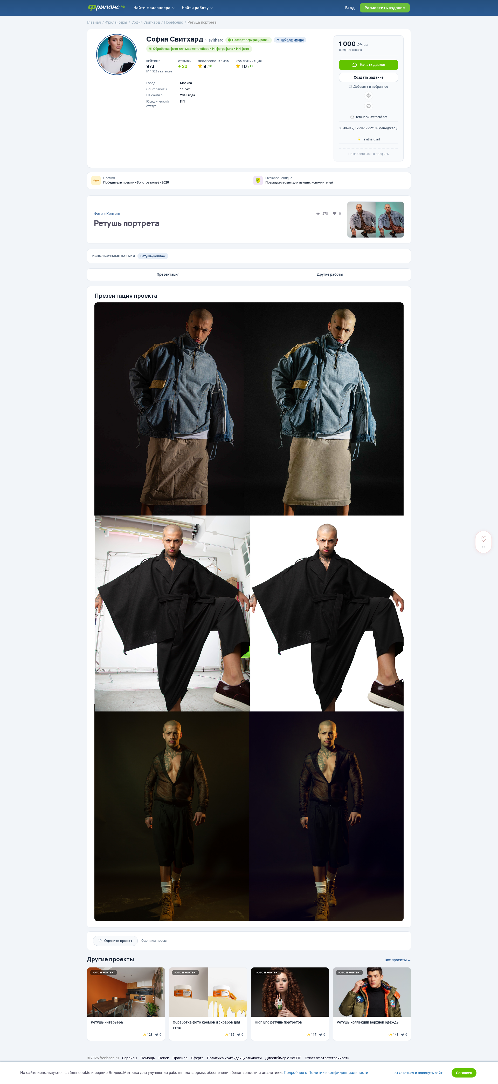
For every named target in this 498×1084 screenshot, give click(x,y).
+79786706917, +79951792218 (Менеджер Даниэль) (368, 128)
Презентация (168, 274)
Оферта (197, 1058)
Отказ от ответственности (327, 1058)
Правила (180, 1058)
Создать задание (369, 77)
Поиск (163, 1058)
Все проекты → (398, 960)
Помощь (148, 1058)
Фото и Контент (107, 214)
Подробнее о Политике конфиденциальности (326, 1072)
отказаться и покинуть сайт (418, 1073)
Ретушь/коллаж (152, 256)
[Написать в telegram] (368, 95)
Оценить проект (115, 940)
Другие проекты (110, 959)
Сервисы (129, 1058)
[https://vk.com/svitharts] (368, 105)
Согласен (464, 1073)
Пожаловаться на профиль (368, 154)
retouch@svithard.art (371, 117)
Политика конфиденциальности (234, 1058)
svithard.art (371, 139)
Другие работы (330, 274)
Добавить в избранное (370, 87)
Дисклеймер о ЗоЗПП (283, 1058)
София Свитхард (174, 39)
